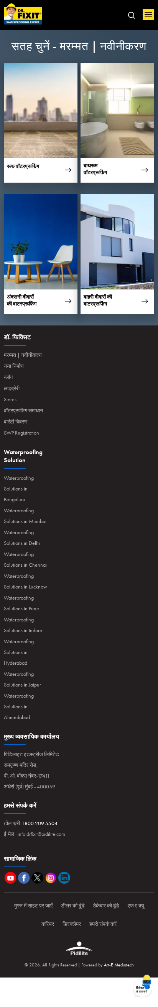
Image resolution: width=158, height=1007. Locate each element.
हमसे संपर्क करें (103, 923)
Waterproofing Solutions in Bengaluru (19, 488)
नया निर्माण (14, 366)
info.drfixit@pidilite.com (41, 833)
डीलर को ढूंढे (73, 905)
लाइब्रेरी (12, 388)
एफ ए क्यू (136, 905)
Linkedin (64, 878)
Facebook (24, 878)
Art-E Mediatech (119, 965)
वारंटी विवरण (16, 421)
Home (23, 14)
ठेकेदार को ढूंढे (106, 905)
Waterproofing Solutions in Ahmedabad (19, 706)
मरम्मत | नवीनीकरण (23, 354)
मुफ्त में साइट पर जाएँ (33, 905)
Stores (10, 399)
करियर (47, 923)
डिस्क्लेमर (72, 923)
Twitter (37, 878)
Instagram (51, 878)
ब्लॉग (8, 377)
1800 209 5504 (40, 823)
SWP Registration (21, 432)
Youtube (10, 878)
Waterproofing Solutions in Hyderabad (19, 652)
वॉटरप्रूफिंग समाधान (23, 410)
